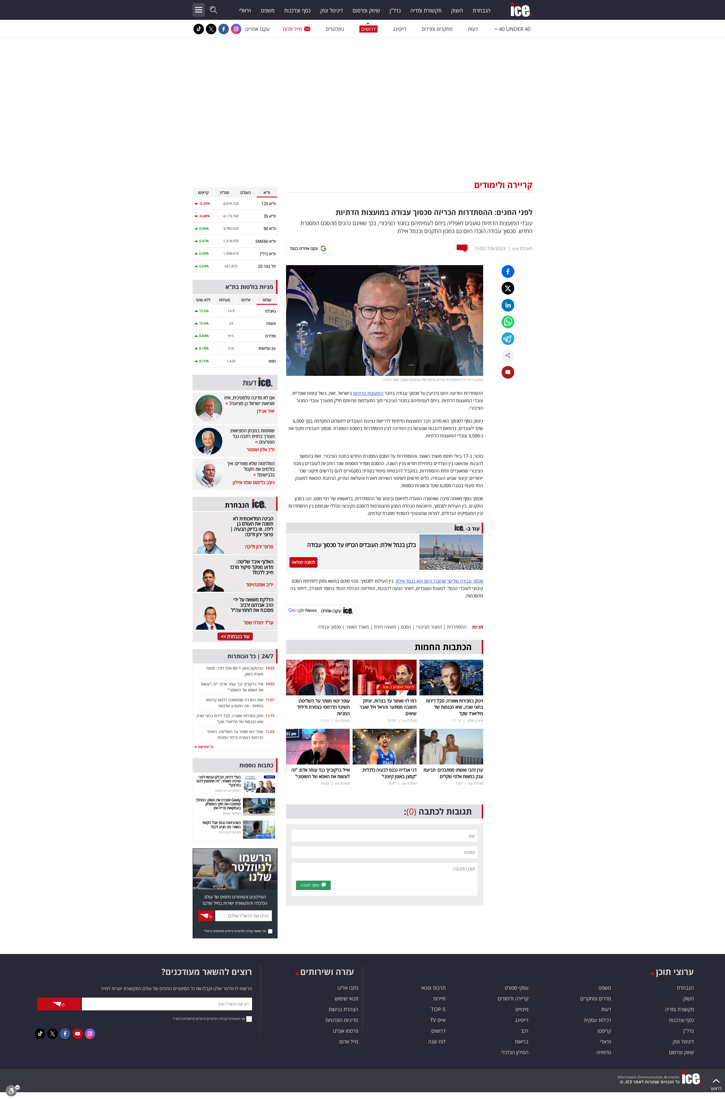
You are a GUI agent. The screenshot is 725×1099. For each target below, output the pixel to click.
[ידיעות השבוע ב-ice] (384, 677)
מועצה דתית (385, 627)
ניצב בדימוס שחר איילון (254, 482)
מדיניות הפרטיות (341, 1020)
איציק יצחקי (475, 720)
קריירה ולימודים (503, 185)
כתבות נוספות (256, 765)
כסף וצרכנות (297, 10)
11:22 (270, 731)
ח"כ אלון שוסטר (261, 449)
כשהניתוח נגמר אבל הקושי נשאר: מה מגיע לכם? (221, 824)
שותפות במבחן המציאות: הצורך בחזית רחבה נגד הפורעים (252, 436)
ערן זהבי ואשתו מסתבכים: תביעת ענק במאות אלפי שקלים (453, 773)
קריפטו (604, 1030)
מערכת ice (522, 248)
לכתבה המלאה (303, 562)
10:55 (270, 683)
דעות (473, 28)
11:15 (270, 715)
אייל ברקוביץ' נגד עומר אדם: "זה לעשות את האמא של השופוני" (320, 773)
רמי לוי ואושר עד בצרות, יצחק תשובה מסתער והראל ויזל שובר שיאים (388, 707)
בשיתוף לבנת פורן (230, 832)
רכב (524, 1030)
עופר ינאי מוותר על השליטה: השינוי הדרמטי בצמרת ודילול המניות (323, 707)
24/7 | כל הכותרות (250, 656)
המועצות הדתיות (368, 393)
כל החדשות (205, 746)
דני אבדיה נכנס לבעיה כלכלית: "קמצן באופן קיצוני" (389, 773)
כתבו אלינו (348, 987)
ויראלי (245, 10)
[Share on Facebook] (508, 271)
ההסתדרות (456, 627)
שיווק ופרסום (366, 10)
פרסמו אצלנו (345, 1030)
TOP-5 (438, 1009)
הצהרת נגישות (343, 1009)
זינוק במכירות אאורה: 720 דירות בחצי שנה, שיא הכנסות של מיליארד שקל (454, 707)
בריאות (521, 1041)
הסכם (406, 627)
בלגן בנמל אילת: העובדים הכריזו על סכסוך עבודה (361, 545)
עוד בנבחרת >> (235, 636)
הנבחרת (482, 10)
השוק (457, 10)
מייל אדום (292, 28)
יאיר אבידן (266, 411)
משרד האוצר (357, 627)
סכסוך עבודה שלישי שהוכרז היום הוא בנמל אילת (439, 581)
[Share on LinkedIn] (508, 305)
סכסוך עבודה (329, 627)
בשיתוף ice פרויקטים (228, 790)
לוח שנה (436, 1041)
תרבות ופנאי (433, 987)
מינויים (521, 1009)
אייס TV (437, 1020)
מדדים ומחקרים (595, 998)
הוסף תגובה (310, 885)
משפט (267, 10)
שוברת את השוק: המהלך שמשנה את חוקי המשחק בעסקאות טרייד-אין (218, 804)
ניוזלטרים (335, 28)
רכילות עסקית (597, 1020)
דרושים (438, 1030)
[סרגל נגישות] (13, 1092)
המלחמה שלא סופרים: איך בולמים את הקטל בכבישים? (251, 469)
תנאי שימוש (346, 998)
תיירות (439, 998)
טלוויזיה (603, 1052)
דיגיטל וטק (331, 10)
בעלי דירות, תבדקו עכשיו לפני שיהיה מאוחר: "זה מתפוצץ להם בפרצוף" (219, 781)
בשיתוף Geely (232, 813)
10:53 (270, 668)
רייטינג (399, 28)
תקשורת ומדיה (426, 10)
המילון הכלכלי (514, 1052)
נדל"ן (395, 10)
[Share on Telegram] (508, 338)
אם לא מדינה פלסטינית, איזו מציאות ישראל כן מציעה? (249, 400)
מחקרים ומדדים (437, 28)
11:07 (270, 699)
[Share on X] (508, 288)
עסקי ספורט (516, 987)
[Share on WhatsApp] (508, 322)
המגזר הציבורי (429, 627)
